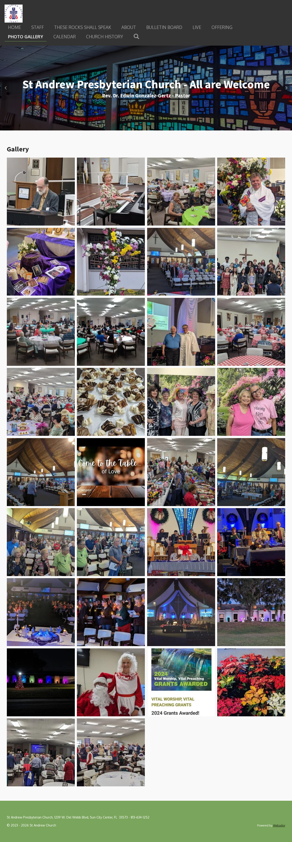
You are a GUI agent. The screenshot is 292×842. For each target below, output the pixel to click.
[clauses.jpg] (111, 682)
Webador (279, 825)
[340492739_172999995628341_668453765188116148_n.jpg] (181, 262)
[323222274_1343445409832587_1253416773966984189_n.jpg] (181, 191)
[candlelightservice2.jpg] (251, 542)
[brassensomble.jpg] (181, 542)
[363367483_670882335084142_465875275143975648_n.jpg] (181, 402)
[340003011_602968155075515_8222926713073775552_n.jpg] (251, 191)
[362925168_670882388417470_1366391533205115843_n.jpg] (41, 402)
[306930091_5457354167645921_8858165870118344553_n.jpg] (41, 191)
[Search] (136, 36)
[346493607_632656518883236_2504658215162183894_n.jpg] (251, 262)
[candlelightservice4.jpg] (181, 612)
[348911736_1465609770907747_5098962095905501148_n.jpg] (111, 332)
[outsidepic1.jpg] (251, 612)
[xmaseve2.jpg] (111, 752)
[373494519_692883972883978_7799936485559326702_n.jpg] (41, 472)
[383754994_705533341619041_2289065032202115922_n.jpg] (251, 472)
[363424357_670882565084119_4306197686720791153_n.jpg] (251, 402)
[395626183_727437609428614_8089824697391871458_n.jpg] (41, 542)
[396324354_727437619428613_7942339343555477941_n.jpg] (111, 542)
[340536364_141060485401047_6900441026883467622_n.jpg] (111, 262)
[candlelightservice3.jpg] (111, 612)
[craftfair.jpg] (181, 472)
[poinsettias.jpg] (251, 682)
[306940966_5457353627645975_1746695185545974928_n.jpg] (111, 191)
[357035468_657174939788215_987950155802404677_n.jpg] (251, 332)
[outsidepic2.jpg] (41, 682)
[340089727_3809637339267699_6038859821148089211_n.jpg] (41, 262)
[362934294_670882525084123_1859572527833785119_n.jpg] (111, 402)
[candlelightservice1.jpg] (41, 612)
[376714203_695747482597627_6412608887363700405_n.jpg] (111, 472)
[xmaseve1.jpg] (41, 752)
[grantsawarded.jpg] (181, 682)
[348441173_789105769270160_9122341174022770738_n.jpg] (41, 332)
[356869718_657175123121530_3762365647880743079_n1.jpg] (181, 332)
